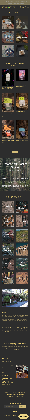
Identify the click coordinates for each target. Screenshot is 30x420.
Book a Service (21, 392)
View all (15, 151)
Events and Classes (10, 394)
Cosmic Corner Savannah (12, 415)
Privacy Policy (20, 394)
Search (6, 392)
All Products (13, 392)
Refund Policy (10, 396)
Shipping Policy (19, 396)
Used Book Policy (15, 352)
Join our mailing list (15, 403)
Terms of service (15, 398)
